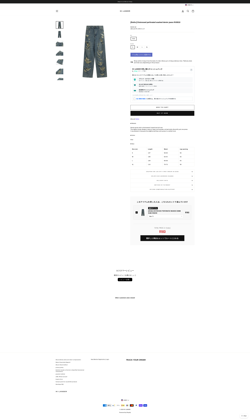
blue (133, 38)
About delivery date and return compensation (68, 359)
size (132, 44)
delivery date (162, 180)
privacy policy (59, 367)
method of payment (162, 185)
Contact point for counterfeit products (66, 381)
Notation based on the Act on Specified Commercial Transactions (70, 370)
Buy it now (162, 113)
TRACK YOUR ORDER (136, 360)
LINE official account (61, 376)
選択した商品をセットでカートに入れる (162, 238)
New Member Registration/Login (100, 359)
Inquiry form (59, 379)
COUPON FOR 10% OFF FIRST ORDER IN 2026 (162, 171)
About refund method (61, 364)
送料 (131, 28)
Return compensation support (162, 189)
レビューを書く (125, 279)
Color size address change (162, 176)
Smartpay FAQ (59, 384)
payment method (60, 374)
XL (147, 47)
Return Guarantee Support (63, 362)
